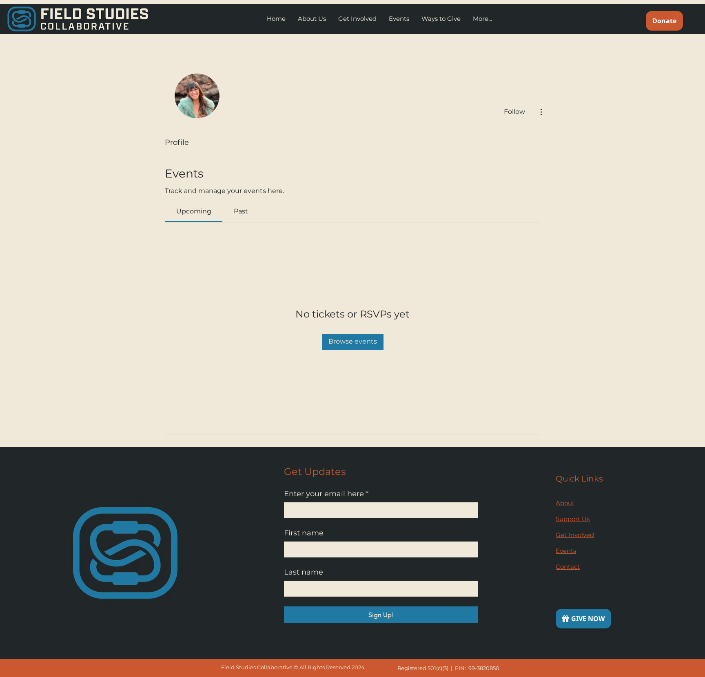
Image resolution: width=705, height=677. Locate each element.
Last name (303, 572)
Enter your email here (326, 493)
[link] (193, 211)
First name (304, 532)
